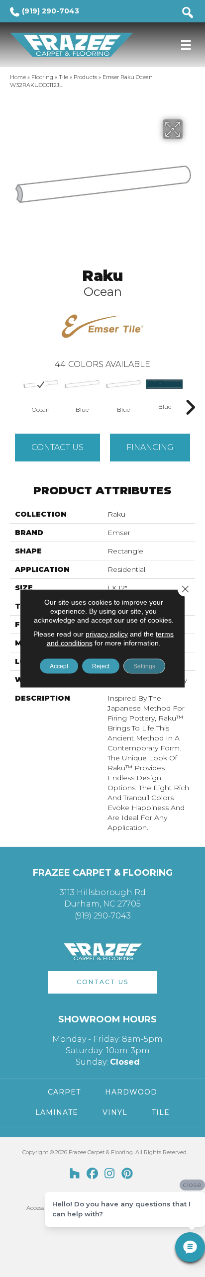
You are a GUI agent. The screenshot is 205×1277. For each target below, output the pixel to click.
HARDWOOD (131, 1092)
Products (85, 77)
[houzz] (75, 1174)
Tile (63, 77)
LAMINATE (56, 1112)
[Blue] (81, 384)
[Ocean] (40, 384)
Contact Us (57, 447)
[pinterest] (127, 1174)
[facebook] (92, 1174)
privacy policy (107, 634)
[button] (102, 982)
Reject (100, 666)
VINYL (114, 1112)
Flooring (42, 77)
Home (18, 77)
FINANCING (150, 447)
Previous (14, 392)
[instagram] (109, 1174)
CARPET (64, 1092)
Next (190, 392)
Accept (59, 666)
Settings (144, 666)
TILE (161, 1112)
